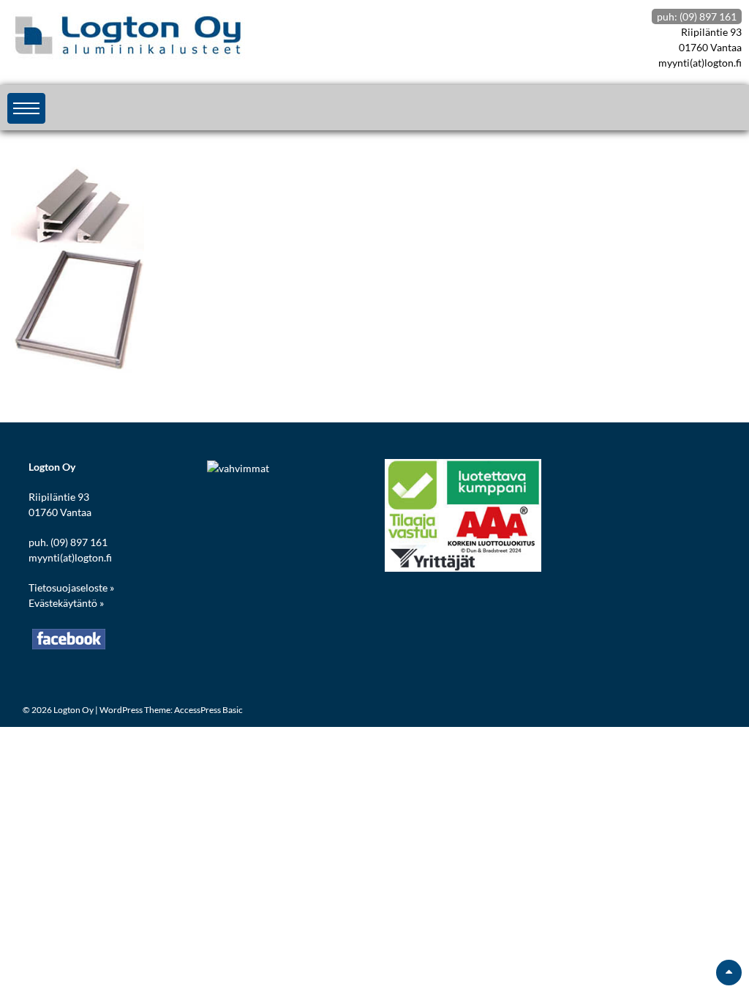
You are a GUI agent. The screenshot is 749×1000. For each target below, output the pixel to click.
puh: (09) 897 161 (697, 16)
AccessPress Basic (208, 709)
